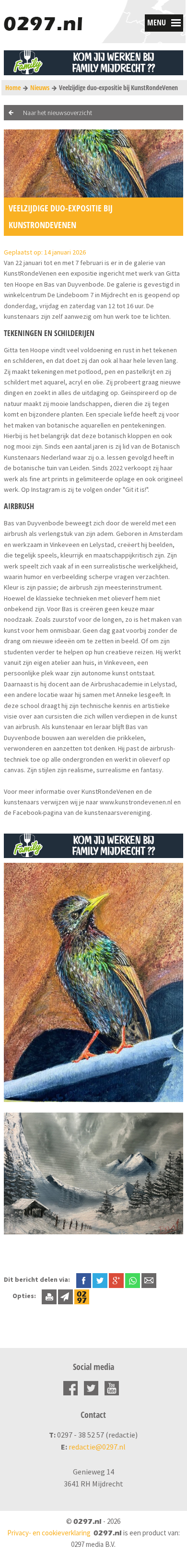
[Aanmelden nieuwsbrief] (65, 1295)
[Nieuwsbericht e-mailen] (148, 1279)
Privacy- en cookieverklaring (49, 1532)
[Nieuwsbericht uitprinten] (49, 1295)
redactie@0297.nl (97, 1446)
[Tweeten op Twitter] (100, 1279)
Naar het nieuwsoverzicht (57, 112)
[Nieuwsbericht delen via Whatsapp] (132, 1280)
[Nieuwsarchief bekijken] (81, 1295)
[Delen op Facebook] (83, 1279)
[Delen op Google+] (116, 1279)
